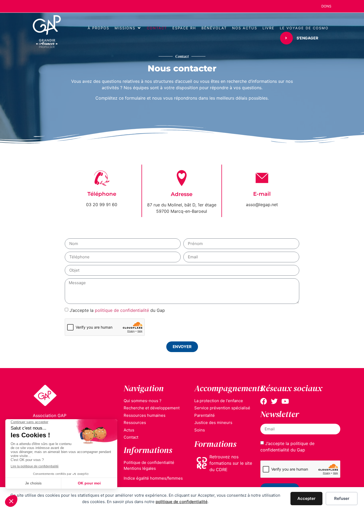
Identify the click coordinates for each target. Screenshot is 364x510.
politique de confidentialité (182, 501)
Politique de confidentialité (149, 462)
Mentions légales (140, 468)
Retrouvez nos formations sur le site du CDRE (230, 463)
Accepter (306, 498)
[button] (128, 28)
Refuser (341, 498)
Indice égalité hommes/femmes (153, 478)
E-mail (262, 194)
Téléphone (101, 194)
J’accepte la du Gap (117, 310)
